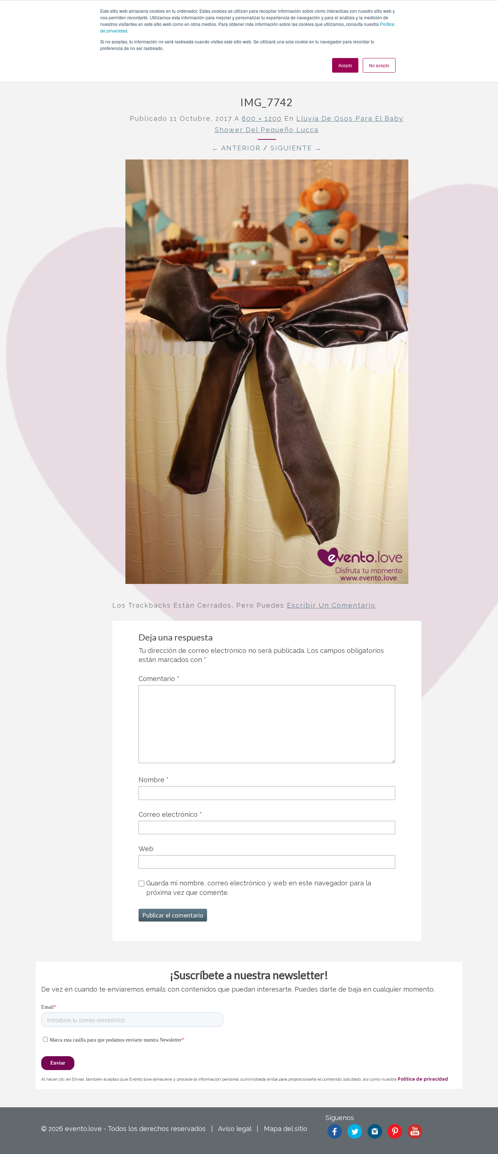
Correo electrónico (170, 814)
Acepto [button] (345, 65)
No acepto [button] (379, 65)
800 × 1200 (262, 118)
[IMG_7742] (266, 374)
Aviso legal (234, 1128)
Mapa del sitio (285, 1128)
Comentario (159, 678)
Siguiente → (296, 148)
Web (146, 849)
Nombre (154, 780)
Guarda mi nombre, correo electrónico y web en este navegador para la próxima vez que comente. (258, 887)
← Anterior (236, 148)
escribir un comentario (331, 605)
